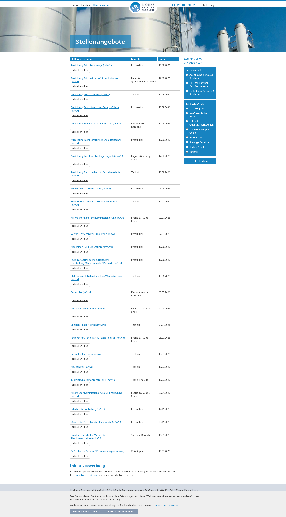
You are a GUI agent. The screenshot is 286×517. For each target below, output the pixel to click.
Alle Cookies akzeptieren (121, 511)
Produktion (195, 137)
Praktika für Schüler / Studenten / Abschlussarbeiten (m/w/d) (89, 436)
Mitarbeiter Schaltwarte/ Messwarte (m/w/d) (96, 422)
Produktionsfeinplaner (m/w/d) (88, 308)
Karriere (85, 5)
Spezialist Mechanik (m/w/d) (86, 354)
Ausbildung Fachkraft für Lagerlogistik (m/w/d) (97, 156)
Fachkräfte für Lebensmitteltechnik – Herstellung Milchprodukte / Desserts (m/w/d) (96, 261)
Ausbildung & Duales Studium (201, 76)
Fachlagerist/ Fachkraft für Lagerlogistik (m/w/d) (98, 337)
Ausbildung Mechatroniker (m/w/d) (90, 94)
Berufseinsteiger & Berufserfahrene (199, 84)
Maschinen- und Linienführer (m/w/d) (92, 247)
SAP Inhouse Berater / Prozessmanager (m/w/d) (97, 451)
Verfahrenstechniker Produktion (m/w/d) (93, 234)
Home (75, 5)
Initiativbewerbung (86, 475)
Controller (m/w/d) (81, 292)
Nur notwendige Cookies (87, 511)
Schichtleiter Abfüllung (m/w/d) (88, 409)
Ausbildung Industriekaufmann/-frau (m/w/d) (96, 123)
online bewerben (80, 70)
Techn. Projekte (198, 147)
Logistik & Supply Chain (199, 131)
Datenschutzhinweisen (166, 505)
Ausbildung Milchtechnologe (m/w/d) (91, 65)
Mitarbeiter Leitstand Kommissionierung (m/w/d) (98, 217)
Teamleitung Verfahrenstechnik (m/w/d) (93, 379)
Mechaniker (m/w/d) (82, 367)
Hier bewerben (101, 5)
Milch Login (209, 5)
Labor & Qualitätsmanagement (201, 123)
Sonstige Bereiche (199, 142)
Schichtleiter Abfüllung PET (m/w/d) (91, 188)
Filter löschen (200, 161)
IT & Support (196, 108)
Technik (193, 151)
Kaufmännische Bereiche (198, 115)
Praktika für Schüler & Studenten (201, 92)
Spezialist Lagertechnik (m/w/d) (88, 324)
